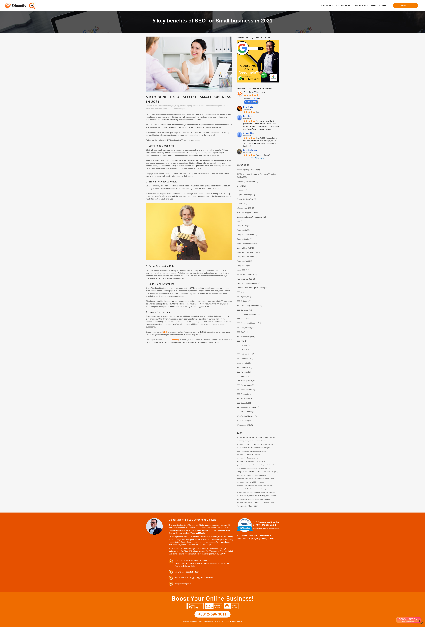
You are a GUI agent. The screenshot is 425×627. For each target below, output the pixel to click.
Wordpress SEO (243, 425)
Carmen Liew (248, 133)
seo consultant (243, 319)
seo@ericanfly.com (183, 583)
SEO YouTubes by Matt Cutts (263, 502)
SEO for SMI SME (243, 492)
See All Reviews (257, 158)
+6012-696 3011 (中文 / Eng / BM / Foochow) (194, 578)
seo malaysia (242, 363)
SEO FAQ (240, 341)
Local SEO (241, 270)
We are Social (242, 506)
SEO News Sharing (244, 376)
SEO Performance (244, 385)
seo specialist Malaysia (245, 499)
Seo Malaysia (242, 372)
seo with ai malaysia (244, 502)
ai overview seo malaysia (246, 437)
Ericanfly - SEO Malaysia (175, 108)
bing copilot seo (243, 451)
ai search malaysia (259, 441)
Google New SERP (244, 248)
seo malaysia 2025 (268, 492)
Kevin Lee (247, 116)
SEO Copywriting (244, 328)
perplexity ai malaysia (245, 478)
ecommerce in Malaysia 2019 (247, 461)
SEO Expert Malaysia (245, 336)
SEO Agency (242, 297)
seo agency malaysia (244, 482)
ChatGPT (240, 190)
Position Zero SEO (244, 279)
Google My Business (245, 243)
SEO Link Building (244, 354)
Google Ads (242, 226)
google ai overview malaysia (260, 468)
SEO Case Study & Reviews (248, 305)
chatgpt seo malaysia (258, 451)
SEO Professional (244, 394)
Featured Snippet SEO (246, 212)
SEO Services (156, 108)
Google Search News (245, 257)
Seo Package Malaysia (246, 381)
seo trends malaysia (262, 499)
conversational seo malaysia (247, 458)
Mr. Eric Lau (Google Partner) (187, 572)
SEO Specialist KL (244, 403)
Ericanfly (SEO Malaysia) (254, 92)
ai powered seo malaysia (265, 437)
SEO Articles (242, 301)
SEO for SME (242, 345)
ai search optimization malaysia (248, 444)
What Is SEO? (253, 506)
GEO (239, 221)
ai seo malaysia (267, 444)
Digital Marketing (244, 195)
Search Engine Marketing (247, 283)
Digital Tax (241, 204)
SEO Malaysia (168, 106)
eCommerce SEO (244, 208)
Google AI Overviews (245, 235)
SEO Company (243, 310)
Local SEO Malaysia (270, 472)
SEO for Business (259, 489)
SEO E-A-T (241, 332)
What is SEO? (242, 421)
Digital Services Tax (245, 199)
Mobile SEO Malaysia (245, 274)
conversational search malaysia (248, 454)
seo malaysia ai (242, 496)
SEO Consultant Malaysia (211, 106)
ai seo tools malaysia (245, 448)
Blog (177, 106)
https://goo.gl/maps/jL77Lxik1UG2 (263, 538)
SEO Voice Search (244, 412)
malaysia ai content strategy (247, 475)
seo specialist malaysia (246, 407)
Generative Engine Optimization (250, 217)
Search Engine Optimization (264, 478)
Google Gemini (243, 239)
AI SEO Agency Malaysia (247, 170)
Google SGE (242, 266)
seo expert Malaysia (244, 489)
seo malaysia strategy (257, 496)
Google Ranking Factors (247, 252)
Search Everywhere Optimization (250, 288)
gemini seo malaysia (244, 465)
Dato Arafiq (248, 107)
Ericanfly (262, 461)
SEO (165, 332)
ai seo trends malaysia (262, 448)
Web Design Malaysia (245, 416)
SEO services (271, 496)
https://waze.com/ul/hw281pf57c (256, 536)
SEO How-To (242, 350)
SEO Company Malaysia (190, 106)
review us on (250, 102)
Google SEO (242, 261)
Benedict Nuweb (250, 150)
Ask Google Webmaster (247, 181)
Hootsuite (250, 472)
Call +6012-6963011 (405, 5)
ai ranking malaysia (244, 441)
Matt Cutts (262, 475)
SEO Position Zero (244, 390)
